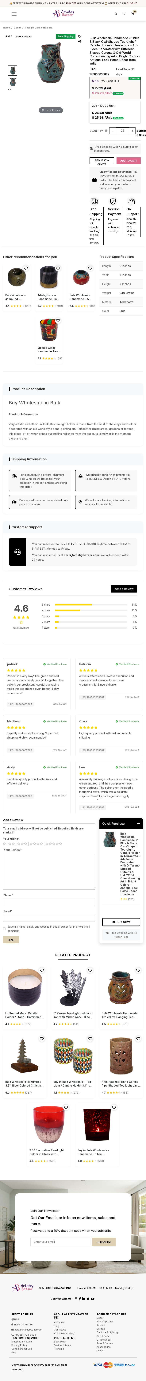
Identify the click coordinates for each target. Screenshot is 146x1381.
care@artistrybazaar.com (81, 555)
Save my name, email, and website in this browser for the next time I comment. (48, 928)
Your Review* (13, 849)
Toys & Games (105, 1343)
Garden (101, 1328)
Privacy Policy (19, 1345)
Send (11, 939)
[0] (133, 14)
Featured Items (62, 1345)
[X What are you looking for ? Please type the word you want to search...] (115, 14)
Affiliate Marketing (64, 1333)
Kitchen (101, 1325)
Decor (17, 27)
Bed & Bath (103, 1336)
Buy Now (123, 922)
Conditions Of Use (21, 1348)
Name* (8, 895)
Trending (59, 1348)
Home (6, 27)
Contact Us (60, 1329)
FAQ (13, 1352)
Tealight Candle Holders (38, 27)
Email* (8, 911)
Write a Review (123, 588)
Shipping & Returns (22, 1341)
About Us (59, 1322)
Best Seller (60, 1341)
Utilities (101, 1350)
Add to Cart (128, 160)
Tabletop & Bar (105, 1321)
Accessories (104, 1346)
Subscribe (104, 1242)
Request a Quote (102, 161)
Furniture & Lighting (107, 1332)
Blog (56, 1326)
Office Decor (104, 1339)
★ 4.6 (8, 36)
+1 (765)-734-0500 (25, 1334)
